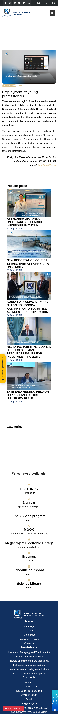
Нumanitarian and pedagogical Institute (29, 669)
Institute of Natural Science (29, 656)
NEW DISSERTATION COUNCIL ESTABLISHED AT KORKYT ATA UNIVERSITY (28, 264)
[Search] (28, 3)
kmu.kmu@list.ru (47, 165)
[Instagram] (10, 3)
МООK (29, 529)
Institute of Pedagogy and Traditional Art (29, 652)
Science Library (29, 583)
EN (53, 3)
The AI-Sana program (29, 516)
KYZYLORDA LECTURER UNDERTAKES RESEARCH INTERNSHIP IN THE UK (24, 222)
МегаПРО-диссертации (3, 367)
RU (46, 3)
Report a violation (13, 708)
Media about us (17, 440)
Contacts (29, 643)
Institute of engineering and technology (29, 660)
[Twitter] (24, 3)
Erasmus (29, 556)
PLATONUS (29, 489)
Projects (13, 444)
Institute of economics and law (29, 665)
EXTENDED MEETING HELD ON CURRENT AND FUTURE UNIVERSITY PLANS (28, 395)
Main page (29, 626)
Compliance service (29, 639)
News (13, 432)
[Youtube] (19, 3)
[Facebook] (15, 3)
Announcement (17, 436)
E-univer (29, 502)
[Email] (5, 3)
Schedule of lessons (29, 570)
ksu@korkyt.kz (29, 703)
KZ (38, 3)
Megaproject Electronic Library (29, 543)
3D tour (29, 630)
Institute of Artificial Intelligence (29, 673)
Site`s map (29, 634)
